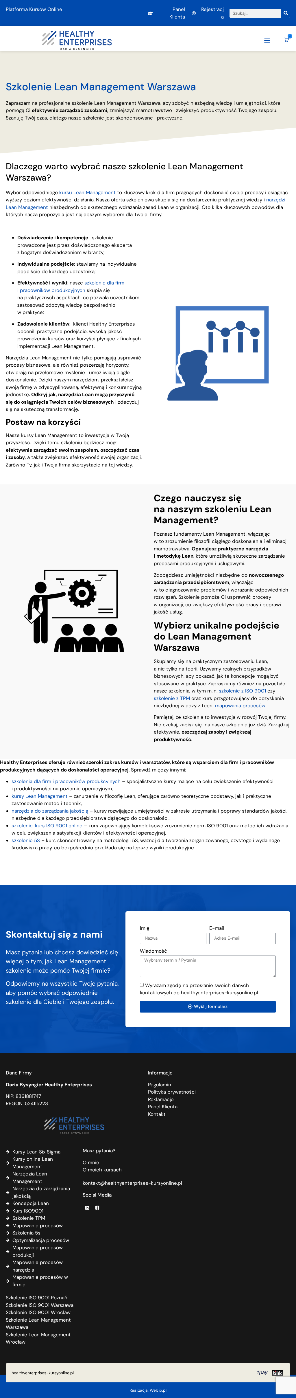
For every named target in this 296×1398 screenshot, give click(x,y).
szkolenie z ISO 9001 (241, 691)
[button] (267, 40)
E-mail (216, 928)
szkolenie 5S (26, 840)
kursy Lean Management (40, 796)
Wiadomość (153, 951)
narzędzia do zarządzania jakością (50, 811)
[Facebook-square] (97, 1207)
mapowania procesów (240, 705)
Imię (144, 928)
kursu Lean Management (87, 192)
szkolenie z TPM (172, 698)
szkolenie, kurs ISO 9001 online (47, 825)
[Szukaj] (285, 13)
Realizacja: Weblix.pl (148, 1390)
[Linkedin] (87, 1207)
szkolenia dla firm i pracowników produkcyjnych (66, 781)
